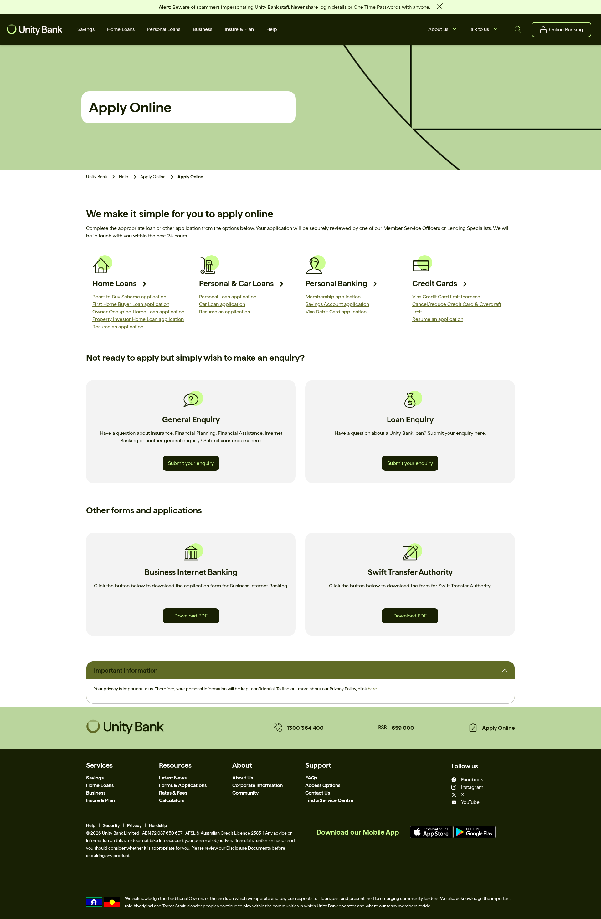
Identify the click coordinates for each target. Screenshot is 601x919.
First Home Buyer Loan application (130, 304)
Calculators (171, 800)
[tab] (300, 670)
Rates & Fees (173, 793)
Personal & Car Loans (236, 283)
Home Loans (114, 283)
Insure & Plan (100, 800)
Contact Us (317, 793)
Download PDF (191, 616)
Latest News (173, 778)
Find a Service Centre (329, 800)
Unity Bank (96, 176)
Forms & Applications (183, 785)
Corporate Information (257, 785)
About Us (242, 778)
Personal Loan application (227, 297)
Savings (95, 778)
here (372, 688)
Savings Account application (337, 304)
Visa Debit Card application (336, 312)
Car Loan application (222, 304)
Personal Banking (336, 283)
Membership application (333, 297)
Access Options (322, 785)
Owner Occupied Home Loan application (138, 312)
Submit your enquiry (191, 463)
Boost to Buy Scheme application (129, 297)
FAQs (311, 778)
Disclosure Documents (248, 847)
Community (245, 793)
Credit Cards (434, 283)
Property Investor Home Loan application (138, 319)
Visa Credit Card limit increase (446, 297)
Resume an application (117, 327)
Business (95, 793)
